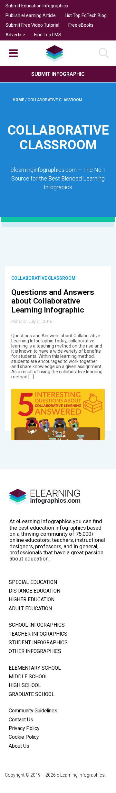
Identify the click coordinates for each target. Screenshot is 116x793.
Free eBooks (80, 25)
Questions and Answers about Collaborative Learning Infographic (52, 301)
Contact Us (21, 720)
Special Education (33, 582)
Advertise (15, 34)
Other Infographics (35, 651)
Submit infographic (58, 74)
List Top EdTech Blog (86, 15)
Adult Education (30, 609)
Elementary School (35, 668)
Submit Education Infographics (36, 5)
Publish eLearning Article (30, 15)
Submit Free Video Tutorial (32, 25)
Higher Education (31, 600)
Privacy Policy (24, 728)
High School (25, 685)
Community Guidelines (33, 711)
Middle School (28, 677)
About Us (19, 746)
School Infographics (37, 625)
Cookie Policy (24, 737)
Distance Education (34, 591)
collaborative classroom (43, 278)
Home (19, 100)
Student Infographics (38, 643)
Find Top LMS (47, 34)
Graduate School (31, 694)
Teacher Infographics (38, 634)
